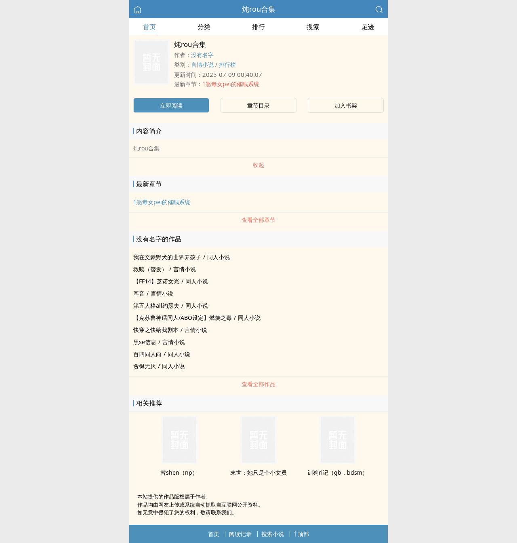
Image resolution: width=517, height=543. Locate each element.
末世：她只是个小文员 (258, 472)
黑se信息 (144, 342)
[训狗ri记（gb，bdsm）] (337, 461)
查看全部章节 (258, 220)
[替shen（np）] (179, 461)
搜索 (313, 26)
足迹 (367, 26)
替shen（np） (179, 472)
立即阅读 (171, 105)
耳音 (139, 293)
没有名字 (202, 55)
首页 (149, 26)
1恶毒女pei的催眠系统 (230, 84)
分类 (204, 26)
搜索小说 (272, 534)
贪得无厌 (144, 366)
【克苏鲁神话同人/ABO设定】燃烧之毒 (182, 317)
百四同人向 (147, 354)
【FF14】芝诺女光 (156, 281)
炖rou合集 (258, 9)
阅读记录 (240, 534)
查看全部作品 (258, 384)
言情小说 (202, 64)
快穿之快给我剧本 (156, 330)
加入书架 (345, 105)
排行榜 (227, 64)
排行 (258, 26)
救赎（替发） (150, 269)
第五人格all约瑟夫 (156, 305)
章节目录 (258, 105)
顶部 (303, 534)
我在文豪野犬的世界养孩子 (167, 257)
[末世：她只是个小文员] (258, 461)
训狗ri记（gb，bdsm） (337, 472)
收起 (258, 165)
